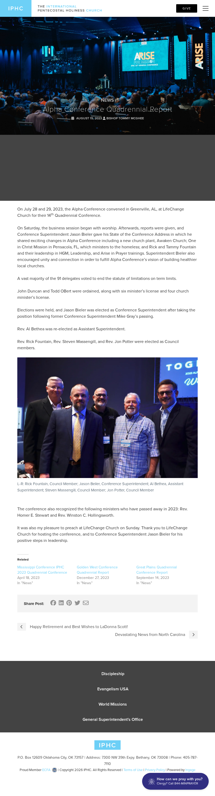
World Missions (113, 704)
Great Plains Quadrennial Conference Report (156, 569)
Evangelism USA (112, 689)
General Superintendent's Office (113, 719)
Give (186, 8)
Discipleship (112, 674)
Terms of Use (133, 769)
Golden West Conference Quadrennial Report (97, 569)
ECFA (46, 769)
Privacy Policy (155, 769)
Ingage (190, 769)
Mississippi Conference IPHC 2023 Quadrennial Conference (42, 569)
